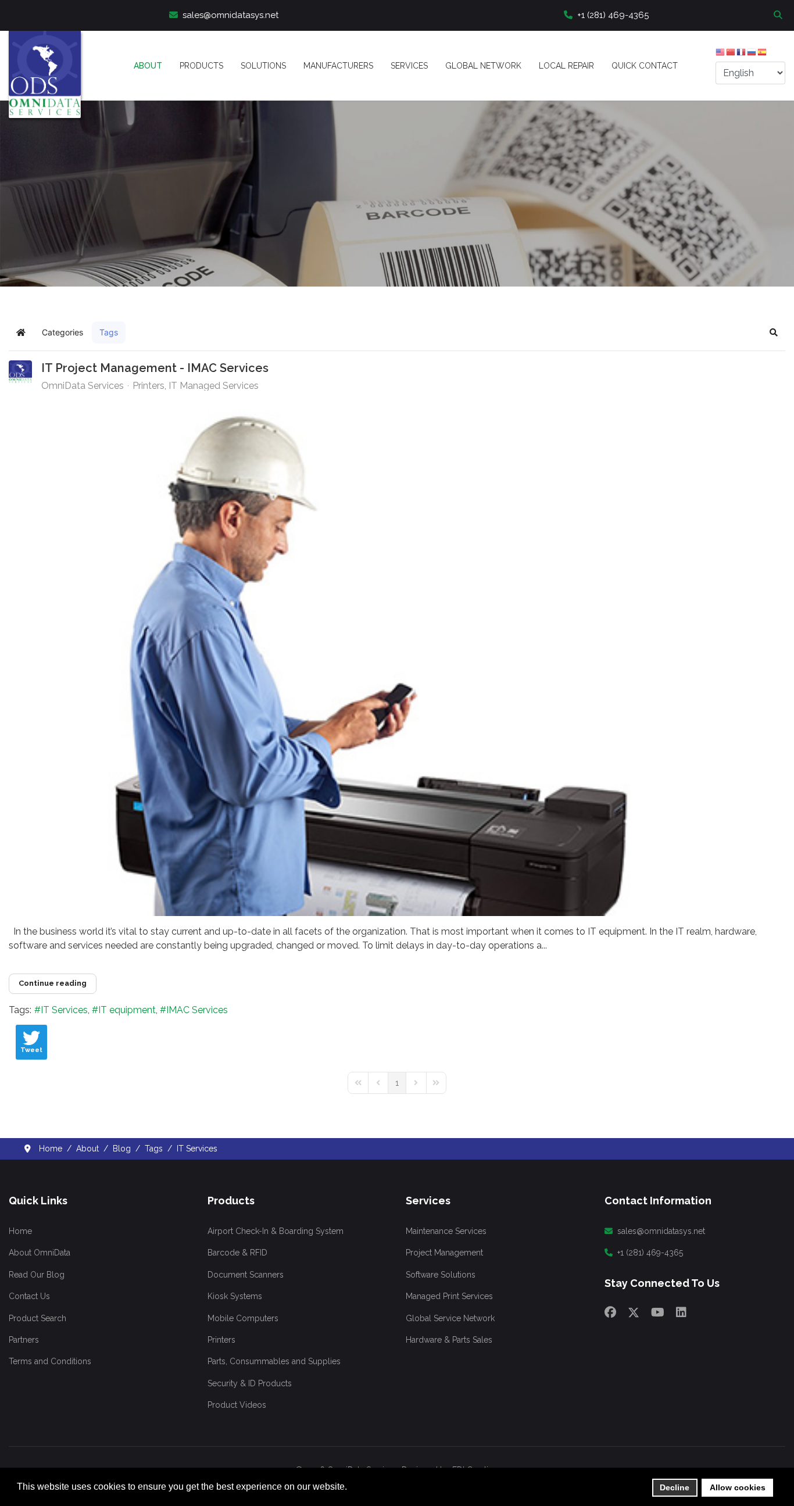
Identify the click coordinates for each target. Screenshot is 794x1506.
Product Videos (237, 1405)
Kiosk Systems (235, 1296)
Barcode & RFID (237, 1252)
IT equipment (127, 1009)
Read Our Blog (37, 1274)
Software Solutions (440, 1274)
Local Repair (566, 65)
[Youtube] (657, 1312)
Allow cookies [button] (738, 1487)
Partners (24, 1339)
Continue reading (53, 983)
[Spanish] (762, 54)
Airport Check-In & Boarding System (276, 1231)
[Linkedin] (681, 1312)
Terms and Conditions (50, 1361)
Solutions (263, 65)
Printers (148, 386)
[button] (773, 332)
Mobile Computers (243, 1318)
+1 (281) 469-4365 (613, 15)
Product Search (37, 1318)
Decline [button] (674, 1487)
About (148, 65)
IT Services (64, 1009)
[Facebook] (610, 1312)
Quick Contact (644, 65)
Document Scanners (246, 1274)
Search (779, 14)
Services (409, 65)
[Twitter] (633, 1312)
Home (20, 1231)
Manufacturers (338, 65)
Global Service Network (450, 1318)
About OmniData (39, 1252)
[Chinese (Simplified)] (731, 54)
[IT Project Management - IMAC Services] (397, 658)
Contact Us (29, 1296)
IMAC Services (197, 1009)
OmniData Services (82, 385)
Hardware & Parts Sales (449, 1339)
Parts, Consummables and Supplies (274, 1361)
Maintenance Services (446, 1231)
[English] (721, 54)
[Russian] (752, 54)
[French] (741, 54)
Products (201, 65)
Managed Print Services (449, 1296)
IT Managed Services (214, 386)
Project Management (444, 1252)
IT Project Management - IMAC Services (155, 368)
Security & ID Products (250, 1383)
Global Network (483, 65)
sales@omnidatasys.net (230, 15)
